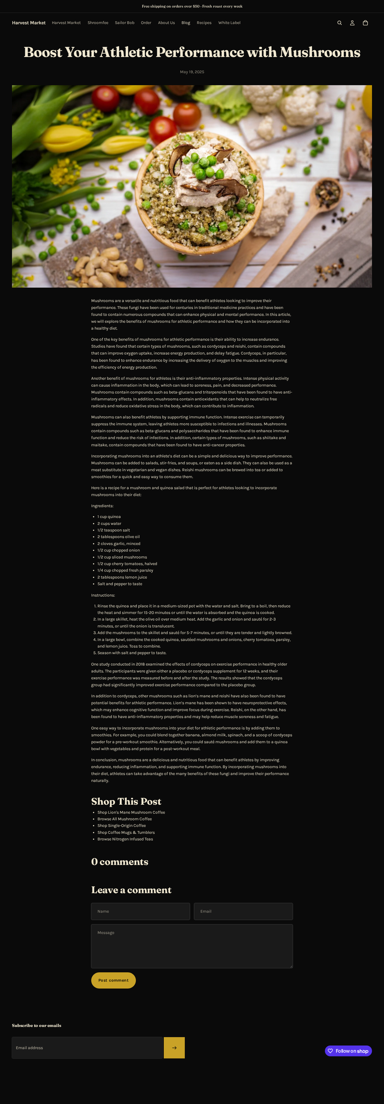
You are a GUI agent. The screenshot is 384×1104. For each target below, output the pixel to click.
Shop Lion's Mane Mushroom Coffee (131, 812)
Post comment (113, 980)
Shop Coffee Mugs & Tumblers (126, 832)
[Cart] (365, 22)
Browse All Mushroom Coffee (125, 818)
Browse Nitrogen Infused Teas (125, 839)
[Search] (339, 22)
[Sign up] (174, 1047)
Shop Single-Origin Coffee (122, 825)
